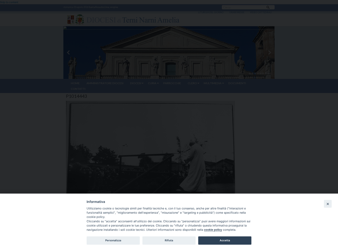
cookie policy (213, 229)
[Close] (328, 204)
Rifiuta (169, 240)
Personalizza (113, 240)
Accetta (225, 240)
